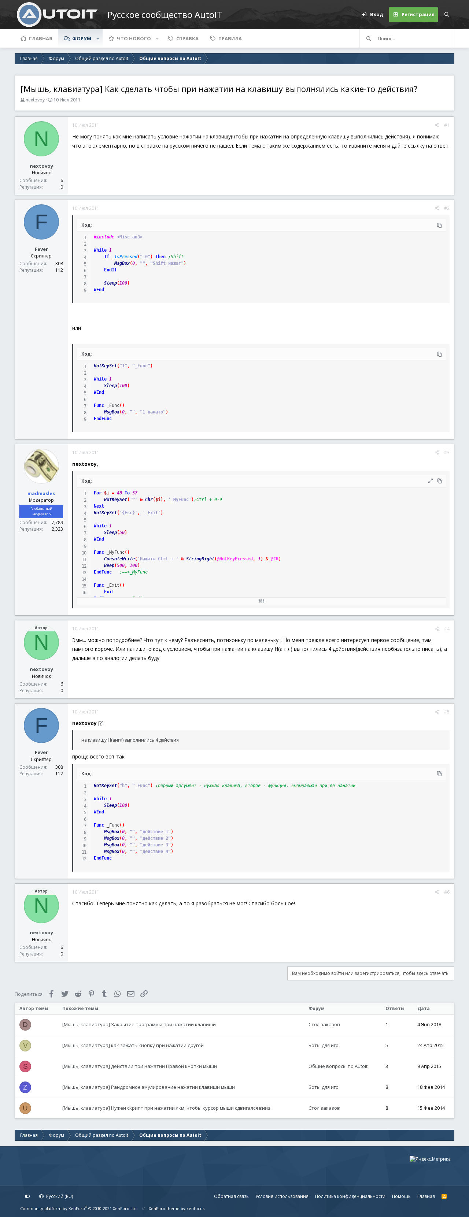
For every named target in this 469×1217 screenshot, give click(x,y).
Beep (109, 565)
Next (99, 506)
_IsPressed (124, 256)
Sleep (110, 283)
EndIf (110, 269)
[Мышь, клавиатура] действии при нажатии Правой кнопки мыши (139, 1066)
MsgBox (122, 263)
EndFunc (103, 418)
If (106, 256)
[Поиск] (446, 14)
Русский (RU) (59, 1196)
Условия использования (282, 1196)
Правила (230, 38)
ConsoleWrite (119, 558)
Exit (109, 591)
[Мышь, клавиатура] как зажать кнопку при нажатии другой (133, 1045)
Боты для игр (324, 1045)
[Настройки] (27, 1196)
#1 (447, 125)
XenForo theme (164, 1208)
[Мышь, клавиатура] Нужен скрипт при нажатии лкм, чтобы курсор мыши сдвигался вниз (166, 1108)
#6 (447, 892)
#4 (447, 629)
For (97, 493)
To (127, 493)
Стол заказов (324, 1024)
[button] (98, 38)
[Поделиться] (437, 125)
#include (104, 237)
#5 (447, 712)
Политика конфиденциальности (350, 1196)
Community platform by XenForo (79, 1208)
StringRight (200, 558)
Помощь (401, 1196)
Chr (149, 499)
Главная (40, 38)
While (100, 250)
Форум (81, 38)
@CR (274, 558)
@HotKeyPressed (235, 558)
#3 (447, 452)
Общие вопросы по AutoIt (338, 1066)
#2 (447, 208)
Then (160, 256)
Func (99, 405)
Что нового (134, 38)
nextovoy (35, 100)
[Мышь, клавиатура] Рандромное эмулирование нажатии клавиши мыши (148, 1087)
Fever (41, 249)
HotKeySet (105, 365)
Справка (187, 38)
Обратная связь (231, 1196)
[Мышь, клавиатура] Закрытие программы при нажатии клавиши (139, 1024)
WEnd (99, 289)
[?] (101, 723)
